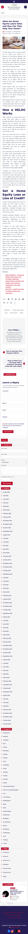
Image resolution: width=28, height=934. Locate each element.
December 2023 (7, 602)
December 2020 (7, 713)
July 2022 (5, 663)
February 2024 (7, 595)
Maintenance (6, 800)
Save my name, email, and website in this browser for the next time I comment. (13, 425)
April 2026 (6, 506)
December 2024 (7, 563)
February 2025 (7, 556)
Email (4, 410)
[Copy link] (14, 302)
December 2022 (7, 645)
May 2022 (5, 670)
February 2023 (7, 638)
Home (2, 13)
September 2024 (7, 574)
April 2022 (6, 674)
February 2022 (7, 681)
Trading (5, 839)
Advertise (5, 864)
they (22, 312)
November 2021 (7, 684)
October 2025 (7, 527)
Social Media (6, 822)
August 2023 (6, 617)
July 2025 (5, 538)
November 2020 (7, 716)
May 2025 (5, 545)
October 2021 (7, 688)
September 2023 (7, 613)
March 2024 (6, 592)
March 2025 (6, 552)
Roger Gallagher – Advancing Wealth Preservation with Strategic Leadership (15, 277)
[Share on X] (12, 299)
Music (4, 804)
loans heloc (14, 312)
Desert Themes (15, 927)
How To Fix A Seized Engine (10, 790)
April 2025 (6, 549)
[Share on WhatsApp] (19, 299)
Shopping (6, 818)
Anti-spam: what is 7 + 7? (7, 477)
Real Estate (6, 815)
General (5, 779)
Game (5, 768)
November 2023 (7, 606)
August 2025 (6, 535)
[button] (22, 884)
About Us (5, 856)
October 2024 (7, 570)
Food (4, 761)
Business (7, 310)
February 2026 (7, 513)
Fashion (5, 754)
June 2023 (6, 624)
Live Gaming (6, 797)
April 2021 (6, 706)
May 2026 (5, 502)
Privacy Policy (7, 868)
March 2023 (6, 634)
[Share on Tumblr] (7, 302)
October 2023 (7, 609)
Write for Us (6, 860)
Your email (4, 454)
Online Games (7, 811)
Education (6, 750)
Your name (4, 448)
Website (5, 417)
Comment (6, 391)
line (7, 312)
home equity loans (18, 310)
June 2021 (6, 702)
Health (5, 782)
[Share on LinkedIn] (15, 299)
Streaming (6, 829)
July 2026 (5, 495)
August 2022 (6, 659)
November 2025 (7, 524)
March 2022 (6, 677)
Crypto (5, 747)
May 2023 (5, 627)
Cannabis (5, 740)
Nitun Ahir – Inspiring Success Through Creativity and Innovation (15, 291)
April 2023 (6, 631)
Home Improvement (8, 786)
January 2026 (7, 517)
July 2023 (5, 620)
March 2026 (6, 510)
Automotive (6, 733)
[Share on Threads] (11, 302)
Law (4, 793)
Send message (7, 483)
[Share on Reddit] (4, 302)
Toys (4, 836)
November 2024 (7, 567)
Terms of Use (7, 872)
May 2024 (5, 584)
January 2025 (7, 560)
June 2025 (6, 542)
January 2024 (7, 599)
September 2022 (7, 656)
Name (5, 403)
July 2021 (5, 699)
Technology (6, 832)
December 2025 (7, 520)
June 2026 (6, 499)
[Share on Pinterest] (23, 299)
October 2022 (7, 652)
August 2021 (6, 695)
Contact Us (6, 852)
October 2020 (7, 720)
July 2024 (5, 577)
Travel (5, 843)
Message (3, 465)
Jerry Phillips (7, 31)
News (4, 807)
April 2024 (6, 588)
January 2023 (7, 642)
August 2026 (6, 492)
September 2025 (7, 531)
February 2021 (7, 709)
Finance (5, 758)
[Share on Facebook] (8, 299)
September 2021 (7, 691)
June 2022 (6, 667)
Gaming (5, 772)
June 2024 (6, 581)
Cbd (4, 743)
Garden (5, 775)
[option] (14, 894)
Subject (3, 460)
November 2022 (7, 649)
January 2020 (7, 724)
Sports (5, 825)
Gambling (6, 765)
